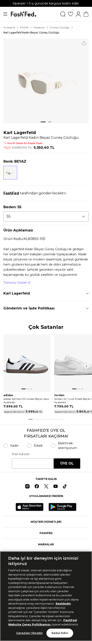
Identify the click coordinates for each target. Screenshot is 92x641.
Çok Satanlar (46, 327)
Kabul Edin (60, 633)
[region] (46, 596)
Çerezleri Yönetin (29, 633)
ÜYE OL (67, 463)
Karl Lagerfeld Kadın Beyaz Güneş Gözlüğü (31, 32)
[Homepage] (23, 14)
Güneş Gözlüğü (60, 27)
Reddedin (63, 603)
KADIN (24, 27)
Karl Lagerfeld (19, 132)
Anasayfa (9, 27)
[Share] (84, 43)
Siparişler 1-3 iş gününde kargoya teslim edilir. (46, 3)
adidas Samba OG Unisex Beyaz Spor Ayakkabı (26, 400)
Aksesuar (39, 27)
